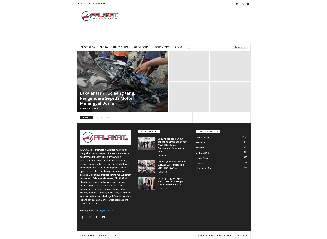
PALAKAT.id (92, 235)
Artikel (104, 47)
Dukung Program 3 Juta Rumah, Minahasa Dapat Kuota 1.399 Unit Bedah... (171, 181)
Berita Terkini (141, 47)
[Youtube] (248, 4)
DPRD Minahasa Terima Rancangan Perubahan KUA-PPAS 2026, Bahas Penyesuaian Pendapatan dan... (173, 145)
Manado (200, 147)
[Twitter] (243, 4)
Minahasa (200, 142)
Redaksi (84, 108)
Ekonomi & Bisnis (205, 168)
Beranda (99, 117)
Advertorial (88, 47)
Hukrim (199, 163)
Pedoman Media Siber (224, 235)
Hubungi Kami (241, 235)
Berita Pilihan (121, 47)
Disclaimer (201, 235)
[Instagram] (237, 4)
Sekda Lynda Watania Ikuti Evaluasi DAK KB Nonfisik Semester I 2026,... (172, 164)
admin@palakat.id (104, 210)
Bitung (179, 47)
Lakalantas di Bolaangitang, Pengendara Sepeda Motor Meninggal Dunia (107, 98)
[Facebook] (232, 4)
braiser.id (115, 235)
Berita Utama (161, 47)
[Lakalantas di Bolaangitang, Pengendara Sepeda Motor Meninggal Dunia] (122, 81)
